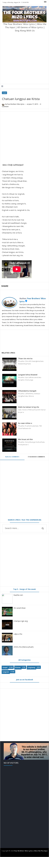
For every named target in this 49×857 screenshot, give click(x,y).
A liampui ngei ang (21, 621)
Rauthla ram (18, 595)
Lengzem (6, 672)
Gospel (4, 93)
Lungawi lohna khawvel (27, 375)
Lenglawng (31, 667)
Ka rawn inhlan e (25, 423)
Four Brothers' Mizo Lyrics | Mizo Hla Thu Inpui (30, 851)
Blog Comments (13, 457)
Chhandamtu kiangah (27, 391)
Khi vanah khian (20, 608)
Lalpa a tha (18, 634)
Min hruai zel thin (25, 439)
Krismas (18, 667)
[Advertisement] (24, 58)
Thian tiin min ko (25, 358)
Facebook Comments (37, 457)
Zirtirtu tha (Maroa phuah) (24, 647)
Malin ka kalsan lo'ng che (28, 407)
